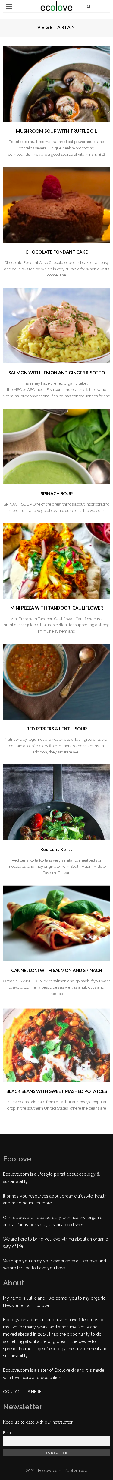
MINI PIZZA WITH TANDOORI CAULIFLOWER (56, 607)
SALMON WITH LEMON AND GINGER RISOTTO (56, 372)
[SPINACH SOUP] (56, 445)
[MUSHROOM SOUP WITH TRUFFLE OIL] (56, 83)
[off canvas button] (9, 6)
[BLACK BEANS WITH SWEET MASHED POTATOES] (56, 1043)
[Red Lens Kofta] (56, 802)
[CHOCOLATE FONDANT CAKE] (56, 204)
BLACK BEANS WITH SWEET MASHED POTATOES (56, 1091)
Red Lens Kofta (56, 849)
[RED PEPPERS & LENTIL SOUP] (56, 681)
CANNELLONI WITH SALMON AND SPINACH (56, 970)
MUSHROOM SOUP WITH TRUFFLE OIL (56, 131)
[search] (89, 6)
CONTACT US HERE (22, 1391)
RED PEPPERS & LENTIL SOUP (57, 728)
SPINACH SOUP (57, 493)
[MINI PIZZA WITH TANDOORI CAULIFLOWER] (56, 560)
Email (8, 1432)
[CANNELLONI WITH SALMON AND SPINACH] (56, 922)
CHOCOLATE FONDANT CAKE (56, 252)
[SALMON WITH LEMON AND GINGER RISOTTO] (56, 325)
